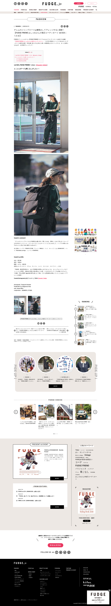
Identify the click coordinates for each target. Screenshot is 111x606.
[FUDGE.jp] (52, 4)
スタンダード (74, 12)
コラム (41, 586)
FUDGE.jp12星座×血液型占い (84, 460)
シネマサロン (43, 592)
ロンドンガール (85, 452)
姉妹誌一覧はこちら (86, 523)
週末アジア (42, 588)
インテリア (91, 469)
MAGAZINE (78, 10)
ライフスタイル (43, 583)
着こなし (84, 471)
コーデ (78, 462)
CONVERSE (77, 474)
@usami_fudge (41, 65)
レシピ (56, 574)
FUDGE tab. (24, 10)
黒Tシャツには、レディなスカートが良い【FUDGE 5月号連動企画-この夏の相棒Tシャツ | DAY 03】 (56, 330)
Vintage (87, 455)
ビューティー (58, 572)
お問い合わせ (23, 600)
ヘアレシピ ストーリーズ (45, 574)
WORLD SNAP (33, 10)
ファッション (58, 570)
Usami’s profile (21, 61)
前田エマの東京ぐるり (44, 593)
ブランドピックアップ (53, 12)
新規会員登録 (55, 545)
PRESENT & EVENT (88, 10)
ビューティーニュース (44, 572)
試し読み (86, 521)
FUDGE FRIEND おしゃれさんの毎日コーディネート (29, 41)
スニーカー (83, 450)
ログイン (92, 3)
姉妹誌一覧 (85, 570)
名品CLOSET (20, 12)
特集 (15, 12)
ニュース (27, 12)
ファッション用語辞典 (64, 12)
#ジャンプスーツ (58, 319)
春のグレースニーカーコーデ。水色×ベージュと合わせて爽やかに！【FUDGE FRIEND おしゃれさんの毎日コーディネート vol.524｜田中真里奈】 (30, 330)
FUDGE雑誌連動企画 (79, 457)
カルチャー (42, 581)
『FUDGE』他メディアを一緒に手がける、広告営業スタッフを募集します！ (36, 496)
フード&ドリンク (43, 585)
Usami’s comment (22, 59)
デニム (77, 472)
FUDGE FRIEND (44, 12)
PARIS (30, 576)
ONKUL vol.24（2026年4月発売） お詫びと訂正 (29, 500)
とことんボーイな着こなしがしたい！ (25, 57)
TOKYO (30, 574)
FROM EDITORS (86, 572)
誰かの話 (42, 595)
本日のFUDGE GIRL (35, 12)
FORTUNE (70, 10)
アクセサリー (89, 12)
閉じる (30, 52)
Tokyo (77, 450)
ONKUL (87, 457)
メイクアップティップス (45, 575)
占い (76, 452)
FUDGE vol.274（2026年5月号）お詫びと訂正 (29, 491)
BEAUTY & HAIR (43, 10)
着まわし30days (79, 455)
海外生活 (57, 577)
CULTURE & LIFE (53, 10)
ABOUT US (16, 600)
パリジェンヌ (80, 468)
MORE (57, 478)
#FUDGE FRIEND (24, 319)
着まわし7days (82, 12)
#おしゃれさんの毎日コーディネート (43, 319)
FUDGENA (63, 10)
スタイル (85, 463)
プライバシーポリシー (32, 600)
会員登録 (78, 3)
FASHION (16, 10)
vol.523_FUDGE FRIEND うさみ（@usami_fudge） (28, 55)
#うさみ (31, 319)
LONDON (30, 577)
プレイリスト (43, 590)
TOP (15, 340)
